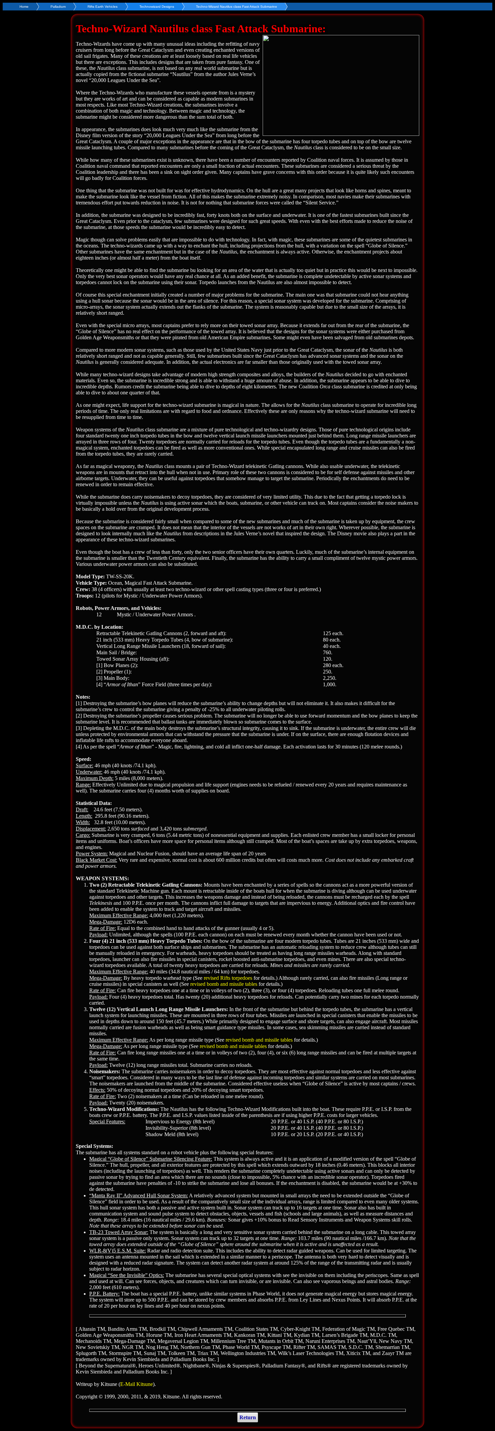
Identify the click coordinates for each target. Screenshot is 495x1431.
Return (247, 1417)
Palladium (58, 6)
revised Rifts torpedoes (228, 978)
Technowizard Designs (156, 6)
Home (24, 6)
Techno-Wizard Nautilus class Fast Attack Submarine (236, 6)
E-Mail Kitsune (136, 1384)
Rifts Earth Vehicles (103, 6)
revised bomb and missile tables (223, 984)
